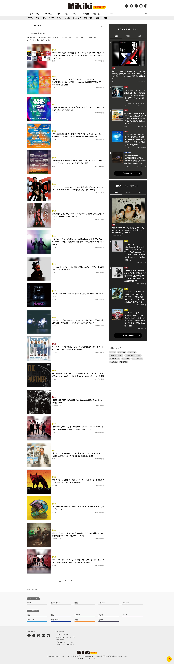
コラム (38, 14)
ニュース (76, 14)
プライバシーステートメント (64, 642)
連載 (58, 14)
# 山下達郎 (125, 359)
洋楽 (44, 18)
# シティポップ (137, 359)
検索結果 (34, 589)
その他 (104, 18)
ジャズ (67, 18)
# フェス (112, 352)
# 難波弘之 (131, 352)
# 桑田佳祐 (121, 352)
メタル (59, 18)
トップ (30, 14)
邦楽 (37, 18)
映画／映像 (88, 18)
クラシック (77, 18)
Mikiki (28, 589)
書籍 (97, 18)
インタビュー (49, 14)
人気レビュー (97, 14)
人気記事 (86, 14)
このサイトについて (62, 634)
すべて (30, 18)
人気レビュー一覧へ (128, 335)
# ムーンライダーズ (116, 355)
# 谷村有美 (123, 362)
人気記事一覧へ (128, 173)
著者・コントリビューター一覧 (65, 637)
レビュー (67, 14)
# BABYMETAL (114, 359)
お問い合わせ (60, 639)
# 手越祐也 (113, 362)
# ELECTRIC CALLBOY (132, 355)
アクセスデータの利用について (65, 644)
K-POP (51, 18)
